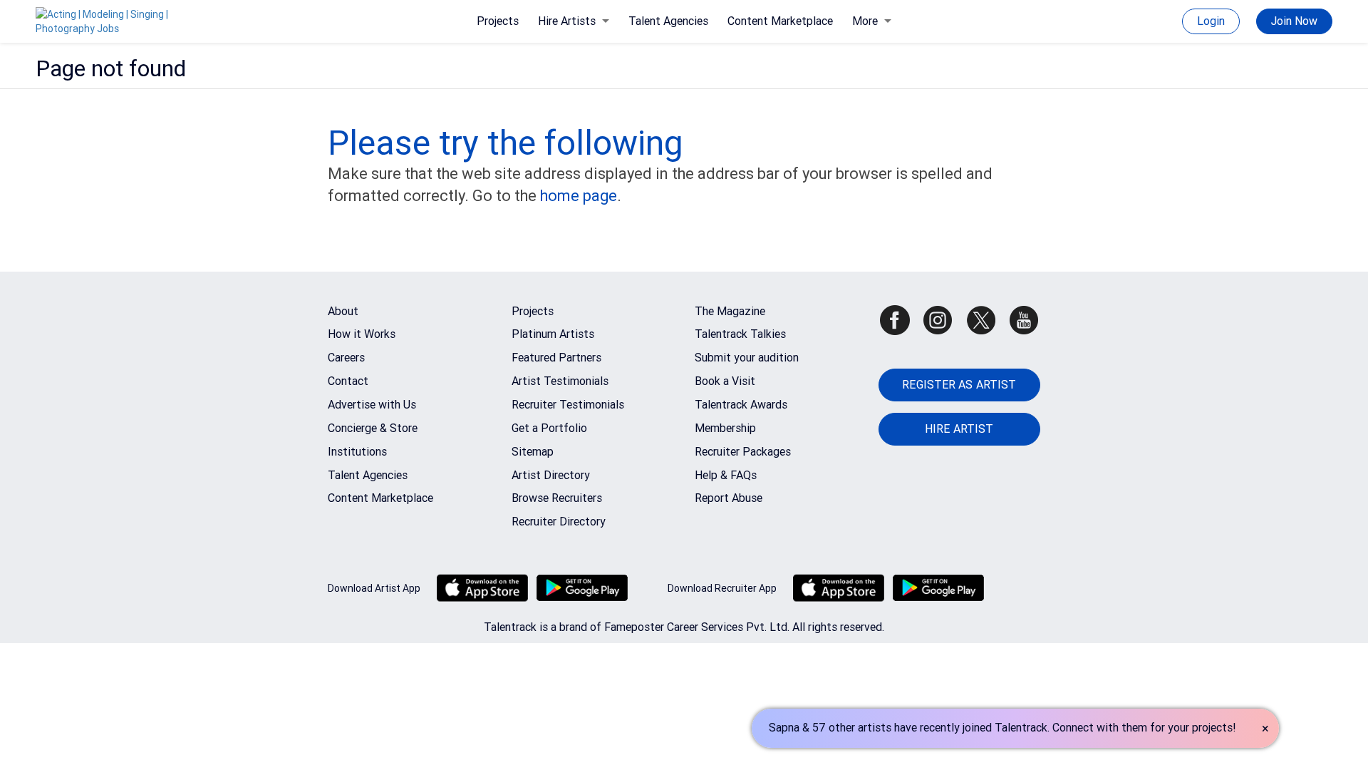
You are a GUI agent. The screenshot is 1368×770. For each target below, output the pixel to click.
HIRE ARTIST (959, 429)
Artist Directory (551, 475)
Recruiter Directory (559, 521)
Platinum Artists (553, 334)
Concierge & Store (373, 428)
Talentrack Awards (741, 404)
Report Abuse (728, 498)
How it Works (361, 334)
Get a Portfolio (549, 428)
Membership (725, 428)
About (343, 311)
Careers (346, 357)
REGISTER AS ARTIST (959, 384)
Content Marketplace (780, 21)
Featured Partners (556, 357)
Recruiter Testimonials (568, 404)
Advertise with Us (372, 404)
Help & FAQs (726, 475)
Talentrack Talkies (740, 334)
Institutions (357, 451)
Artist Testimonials (560, 381)
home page (578, 196)
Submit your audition (747, 357)
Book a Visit (725, 381)
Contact (348, 381)
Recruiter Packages (743, 451)
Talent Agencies (668, 21)
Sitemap (533, 451)
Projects (498, 21)
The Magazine (730, 311)
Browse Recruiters (557, 498)
